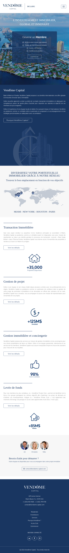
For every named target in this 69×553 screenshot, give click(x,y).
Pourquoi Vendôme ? (34, 520)
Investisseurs (34, 515)
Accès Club (34, 523)
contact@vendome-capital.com (36, 469)
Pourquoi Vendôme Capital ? (17, 120)
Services (34, 517)
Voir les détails (14, 247)
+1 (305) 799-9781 (40, 502)
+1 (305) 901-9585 (28, 502)
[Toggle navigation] (63, 6)
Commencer (34, 57)
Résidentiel (34, 512)
